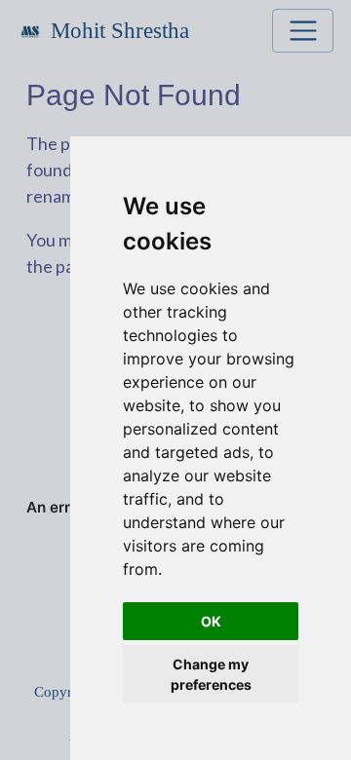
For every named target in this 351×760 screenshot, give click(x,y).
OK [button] (211, 621)
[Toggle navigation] (302, 31)
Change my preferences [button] (211, 674)
